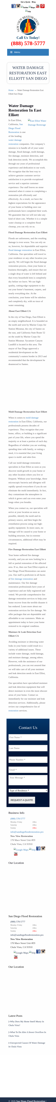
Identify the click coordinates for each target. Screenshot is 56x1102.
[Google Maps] (21, 849)
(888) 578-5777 (28, 43)
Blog (34, 2)
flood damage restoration (20, 250)
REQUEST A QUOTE (22, 800)
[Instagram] (43, 849)
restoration (13, 710)
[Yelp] (32, 849)
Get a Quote (25, 2)
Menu (17, 52)
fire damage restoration (22, 579)
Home (11, 90)
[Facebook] (38, 849)
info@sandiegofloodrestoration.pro (26, 832)
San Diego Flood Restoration (15, 128)
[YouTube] (38, 7)
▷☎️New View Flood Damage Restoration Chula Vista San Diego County (28, 25)
